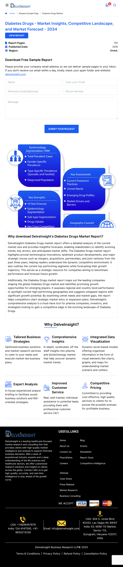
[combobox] (115, 5)
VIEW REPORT (16, 35)
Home (12, 13)
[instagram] (66, 560)
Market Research (69, 490)
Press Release (67, 484)
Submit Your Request (61, 128)
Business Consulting (70, 496)
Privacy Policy (51, 553)
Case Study (66, 478)
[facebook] (61, 560)
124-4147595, (23, 528)
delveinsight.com (15, 74)
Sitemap (64, 473)
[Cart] (107, 5)
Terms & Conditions (28, 553)
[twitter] (59, 560)
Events (83, 446)
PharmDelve (66, 457)
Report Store (86, 457)
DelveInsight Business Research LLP (56, 547)
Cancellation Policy (95, 553)
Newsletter (85, 451)
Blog (82, 440)
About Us (64, 446)
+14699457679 (26, 524)
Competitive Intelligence (92, 463)
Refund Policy (72, 553)
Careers (64, 463)
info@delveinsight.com (65, 528)
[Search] (115, 5)
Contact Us (65, 451)
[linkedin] (56, 560)
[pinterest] (64, 560)
